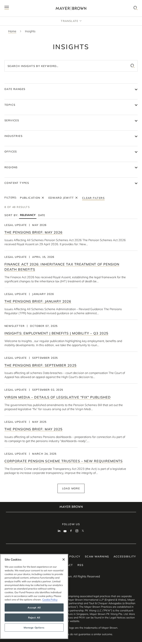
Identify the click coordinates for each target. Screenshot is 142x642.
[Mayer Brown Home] (71, 8)
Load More (71, 488)
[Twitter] (82, 531)
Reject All (34, 617)
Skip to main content (18, 2)
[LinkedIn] (59, 531)
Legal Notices (117, 617)
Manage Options (34, 627)
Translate (69, 21)
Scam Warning (97, 556)
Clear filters (93, 197)
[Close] (64, 559)
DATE (41, 215)
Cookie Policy (50, 599)
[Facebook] (71, 531)
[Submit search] (133, 66)
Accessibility (125, 556)
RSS (80, 565)
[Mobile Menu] (6, 8)
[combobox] (71, 66)
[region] (34, 596)
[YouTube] (65, 531)
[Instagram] (76, 531)
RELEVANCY (28, 215)
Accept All (34, 607)
